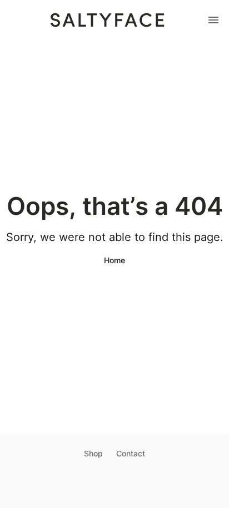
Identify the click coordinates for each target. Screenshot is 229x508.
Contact (130, 453)
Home (114, 260)
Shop (93, 453)
